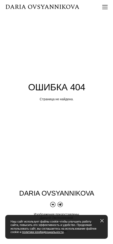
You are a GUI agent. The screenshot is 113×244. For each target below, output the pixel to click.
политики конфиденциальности (43, 232)
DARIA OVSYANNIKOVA (42, 7)
